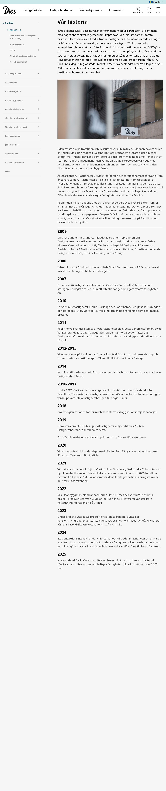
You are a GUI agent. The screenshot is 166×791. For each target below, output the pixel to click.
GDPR (12, 50)
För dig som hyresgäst (16, 127)
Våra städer (11, 82)
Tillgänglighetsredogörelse (23, 56)
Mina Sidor (138, 12)
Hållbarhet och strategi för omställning (23, 37)
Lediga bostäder (61, 10)
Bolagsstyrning (17, 44)
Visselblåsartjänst (18, 61)
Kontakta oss (11, 153)
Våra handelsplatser (15, 109)
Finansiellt (116, 10)
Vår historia (15, 29)
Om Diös (9, 23)
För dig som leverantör (16, 118)
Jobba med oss (12, 144)
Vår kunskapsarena (14, 162)
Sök (149, 12)
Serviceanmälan (12, 136)
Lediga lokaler (33, 10)
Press (7, 171)
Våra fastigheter (13, 91)
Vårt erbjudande (90, 10)
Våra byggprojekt (14, 100)
